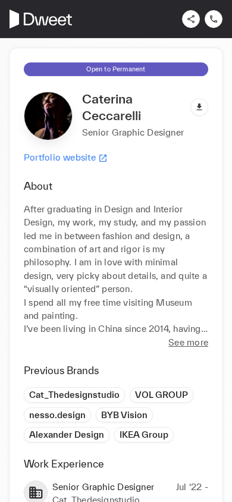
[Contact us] (213, 19)
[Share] (191, 19)
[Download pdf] (199, 107)
